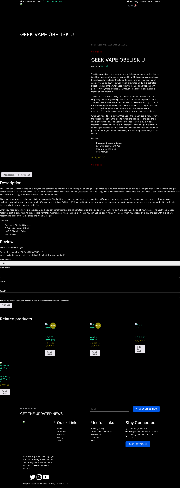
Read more (49, 353)
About (102, 6)
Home (94, 6)
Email (3, 291)
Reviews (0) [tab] (24, 175)
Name (3, 281)
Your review (5, 267)
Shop (111, 6)
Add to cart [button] (139, 349)
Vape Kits (102, 45)
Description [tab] (9, 175)
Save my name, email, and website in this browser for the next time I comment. (35, 301)
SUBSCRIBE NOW (148, 409)
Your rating (5, 259)
